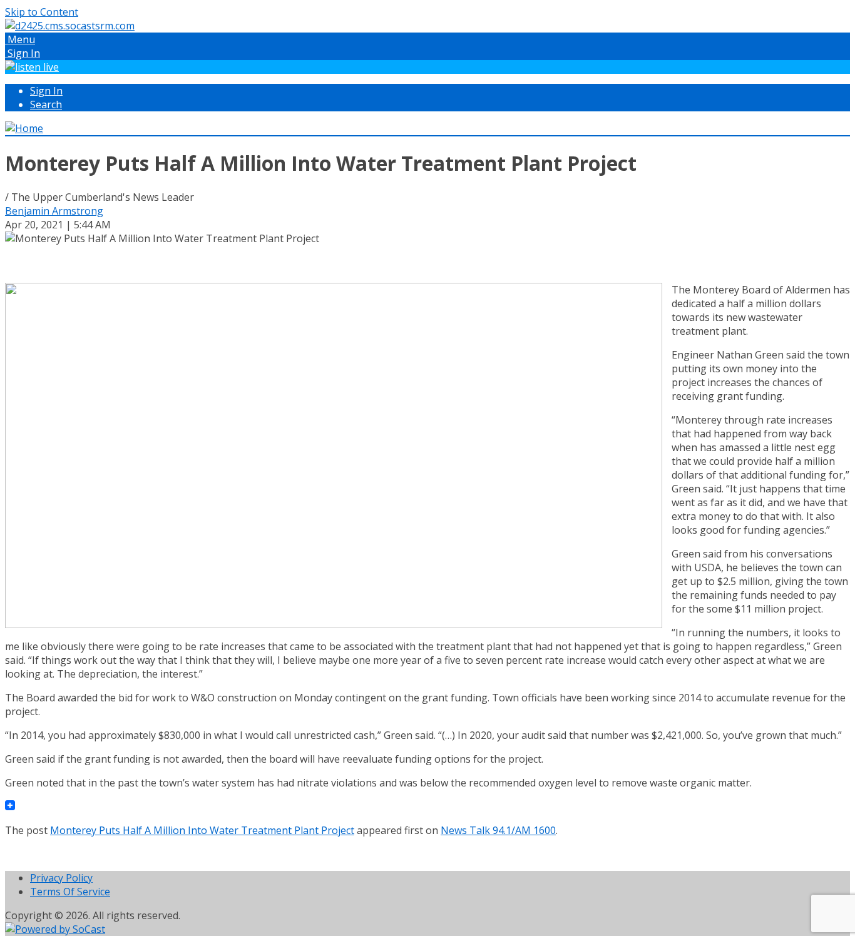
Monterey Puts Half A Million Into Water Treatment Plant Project (202, 830)
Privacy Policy (61, 878)
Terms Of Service (70, 891)
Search (46, 104)
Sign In (46, 91)
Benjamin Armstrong (54, 211)
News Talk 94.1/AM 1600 (498, 830)
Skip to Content (41, 12)
